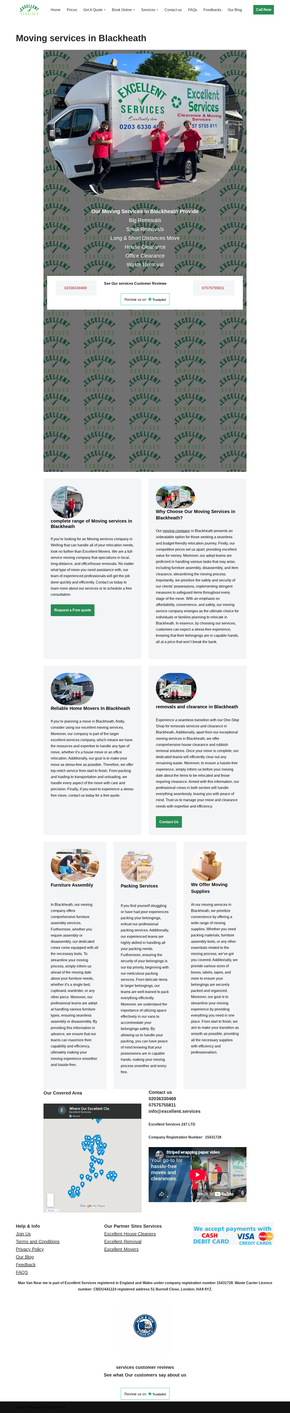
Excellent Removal (122, 1241)
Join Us (23, 1233)
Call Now (263, 10)
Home (55, 10)
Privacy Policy (30, 1249)
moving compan (175, 531)
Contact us (173, 10)
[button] (105, 10)
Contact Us (169, 822)
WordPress (56, 1407)
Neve (20, 1407)
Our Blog (235, 10)
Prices (72, 10)
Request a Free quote (72, 610)
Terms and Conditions (38, 1241)
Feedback (26, 1264)
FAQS (22, 1272)
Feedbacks (212, 10)
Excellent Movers (121, 1249)
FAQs (192, 10)
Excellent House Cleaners (130, 1233)
